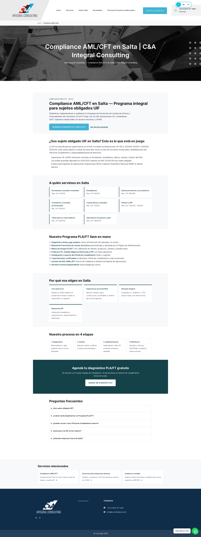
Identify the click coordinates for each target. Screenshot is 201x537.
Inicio (58, 10)
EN (183, 4)
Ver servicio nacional (99, 127)
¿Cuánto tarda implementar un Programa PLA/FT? (73, 416)
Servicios (70, 10)
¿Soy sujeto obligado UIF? (63, 408)
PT (188, 4)
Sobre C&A (83, 10)
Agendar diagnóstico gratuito (69, 127)
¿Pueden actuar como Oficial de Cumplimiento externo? (76, 423)
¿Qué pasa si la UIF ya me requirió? (67, 431)
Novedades (97, 10)
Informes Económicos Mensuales (121, 10)
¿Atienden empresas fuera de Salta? (68, 438)
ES (178, 4)
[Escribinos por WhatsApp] (195, 531)
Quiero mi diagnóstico (100, 383)
